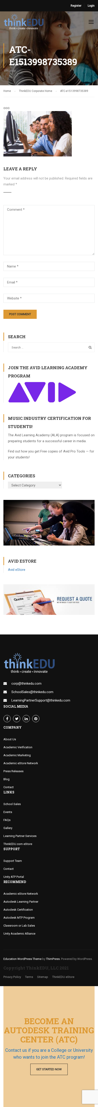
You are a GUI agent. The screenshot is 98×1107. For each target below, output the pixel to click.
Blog (6, 779)
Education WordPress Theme (22, 959)
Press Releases (13, 771)
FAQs (6, 820)
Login (91, 5)
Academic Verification (17, 747)
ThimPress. (53, 959)
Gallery (7, 828)
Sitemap (42, 977)
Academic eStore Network (20, 763)
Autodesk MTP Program (19, 917)
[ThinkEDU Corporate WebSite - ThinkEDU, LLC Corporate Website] (24, 23)
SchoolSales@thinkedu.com (32, 692)
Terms (29, 977)
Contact (8, 787)
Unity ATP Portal (13, 876)
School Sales (12, 804)
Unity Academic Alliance (19, 933)
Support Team (12, 861)
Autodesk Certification (18, 909)
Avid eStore (16, 570)
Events (7, 812)
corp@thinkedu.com (26, 683)
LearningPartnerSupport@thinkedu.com (40, 700)
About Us (9, 739)
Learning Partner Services (19, 836)
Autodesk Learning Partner (20, 901)
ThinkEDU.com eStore (17, 844)
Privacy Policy (12, 977)
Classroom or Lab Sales (19, 925)
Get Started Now (49, 1069)
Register (76, 5)
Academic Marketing (17, 755)
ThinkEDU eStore (63, 977)
